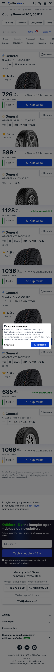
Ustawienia (9, 345)
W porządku (40, 345)
